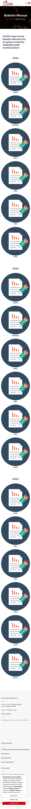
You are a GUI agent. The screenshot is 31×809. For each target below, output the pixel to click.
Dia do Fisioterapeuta (7, 762)
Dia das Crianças (6, 758)
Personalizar (13, 795)
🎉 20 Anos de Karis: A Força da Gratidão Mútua (15, 749)
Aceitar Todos (14, 803)
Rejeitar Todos (14, 799)
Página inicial (9, 19)
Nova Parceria (5, 753)
